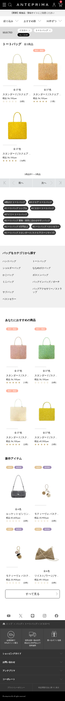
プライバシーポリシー (16, 687)
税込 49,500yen (41, 441)
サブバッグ (8, 292)
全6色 (47, 571)
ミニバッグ (8, 281)
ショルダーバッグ (12, 267)
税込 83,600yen (13, 517)
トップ (9, 623)
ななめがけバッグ (42, 267)
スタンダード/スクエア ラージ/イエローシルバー (30, 94)
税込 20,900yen (41, 517)
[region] (17, 67)
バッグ (19, 623)
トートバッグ (39, 261)
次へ (43, 182)
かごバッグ (8, 274)
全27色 (47, 432)
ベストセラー (9, 299)
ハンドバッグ (9, 261)
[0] (60, 5)
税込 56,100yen (10, 98)
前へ (21, 182)
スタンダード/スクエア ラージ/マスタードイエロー (31, 153)
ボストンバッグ (40, 274)
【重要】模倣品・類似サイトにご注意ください (32, 13)
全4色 (18, 509)
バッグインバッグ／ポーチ (46, 281)
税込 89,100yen (41, 579)
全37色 (17, 89)
